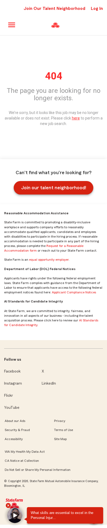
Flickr (8, 396)
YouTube (11, 408)
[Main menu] (11, 25)
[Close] (8, 505)
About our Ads (15, 421)
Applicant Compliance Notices (74, 292)
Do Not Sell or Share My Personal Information (38, 469)
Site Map (60, 439)
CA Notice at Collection (22, 460)
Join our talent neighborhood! (53, 187)
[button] (14, 515)
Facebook (12, 371)
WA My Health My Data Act (25, 451)
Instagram (13, 383)
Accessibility (14, 439)
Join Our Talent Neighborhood (54, 8)
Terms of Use (63, 430)
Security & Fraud (17, 430)
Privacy (59, 421)
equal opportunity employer (49, 259)
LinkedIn (49, 383)
